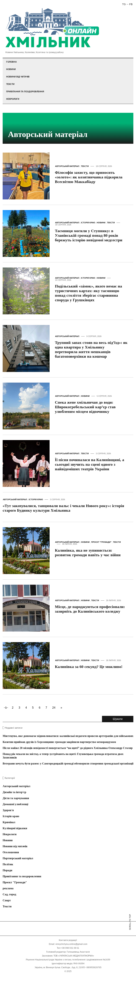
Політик (8, 864)
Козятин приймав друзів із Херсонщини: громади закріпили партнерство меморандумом (59, 741)
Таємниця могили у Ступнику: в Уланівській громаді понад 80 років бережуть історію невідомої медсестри (88, 235)
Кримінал (9, 822)
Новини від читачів (18, 76)
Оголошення (11, 852)
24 (53, 707)
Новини (11, 69)
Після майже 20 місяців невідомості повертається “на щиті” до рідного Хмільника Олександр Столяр (68, 747)
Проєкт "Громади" (101, 542)
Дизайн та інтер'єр (14, 792)
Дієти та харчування (16, 798)
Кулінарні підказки (15, 828)
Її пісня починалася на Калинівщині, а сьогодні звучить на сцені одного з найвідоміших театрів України (89, 464)
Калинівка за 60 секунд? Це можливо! (88, 666)
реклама (8, 888)
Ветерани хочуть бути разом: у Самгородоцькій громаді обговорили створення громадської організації (68, 763)
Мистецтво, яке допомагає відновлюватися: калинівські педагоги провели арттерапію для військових (68, 735)
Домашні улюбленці (15, 804)
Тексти (10, 84)
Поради (7, 870)
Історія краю (88, 223)
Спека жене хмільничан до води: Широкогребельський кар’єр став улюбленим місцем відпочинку (85, 407)
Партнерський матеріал (18, 858)
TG (124, 4)
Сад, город (9, 894)
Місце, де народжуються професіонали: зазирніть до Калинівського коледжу (90, 608)
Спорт (7, 900)
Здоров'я (8, 810)
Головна (11, 62)
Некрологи (12, 99)
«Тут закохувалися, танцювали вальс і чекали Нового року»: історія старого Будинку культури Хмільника (63, 508)
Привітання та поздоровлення (25, 91)
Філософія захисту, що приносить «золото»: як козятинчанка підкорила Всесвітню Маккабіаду (88, 177)
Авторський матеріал (67, 166)
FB (130, 4)
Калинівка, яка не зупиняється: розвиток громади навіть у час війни (88, 552)
